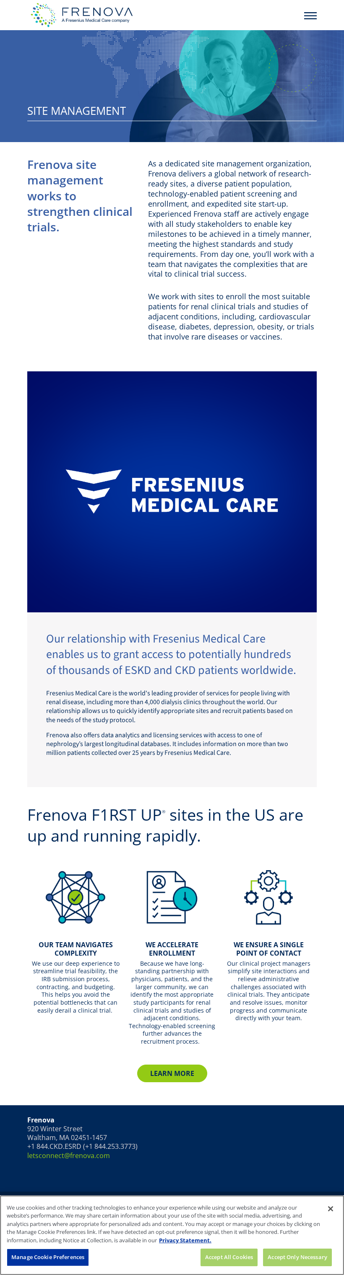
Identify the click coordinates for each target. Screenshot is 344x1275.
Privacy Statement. (185, 1240)
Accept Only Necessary (297, 1257)
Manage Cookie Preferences (47, 1257)
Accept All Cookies (229, 1257)
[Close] (330, 1209)
